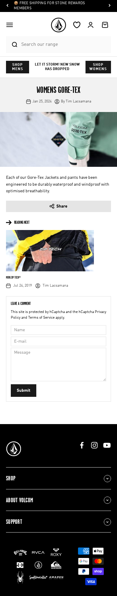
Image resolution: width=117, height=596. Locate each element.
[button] (9, 25)
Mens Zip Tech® (13, 277)
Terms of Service (41, 318)
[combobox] (64, 44)
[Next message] (109, 6)
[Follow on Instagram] (94, 445)
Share (62, 206)
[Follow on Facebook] (82, 445)
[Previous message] (7, 6)
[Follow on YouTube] (107, 445)
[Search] (12, 44)
